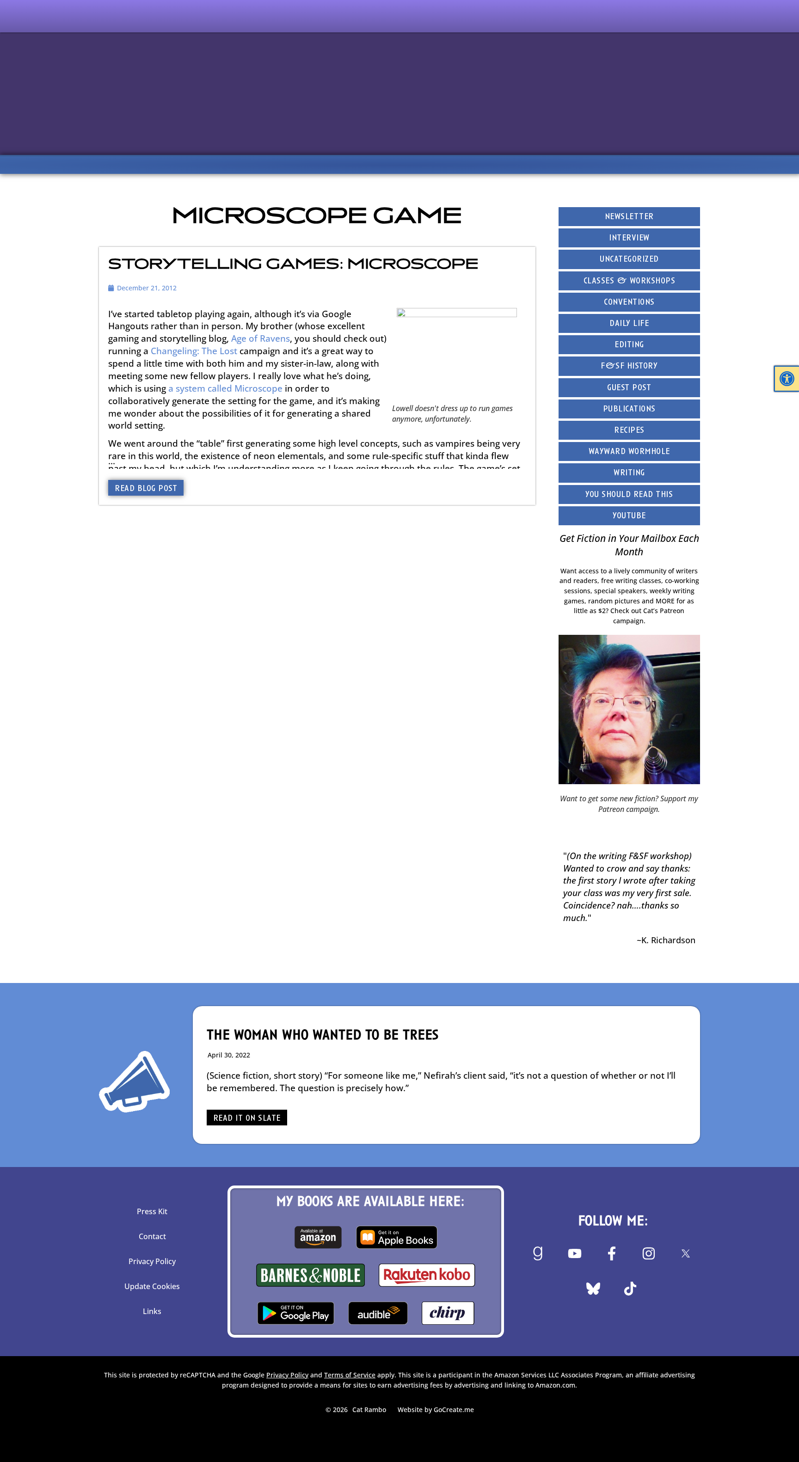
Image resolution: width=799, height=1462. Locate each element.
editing (629, 345)
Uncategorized (629, 259)
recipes (629, 430)
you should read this (629, 495)
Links (152, 1311)
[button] (787, 379)
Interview (629, 238)
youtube (629, 516)
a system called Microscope (225, 388)
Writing (629, 473)
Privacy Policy (152, 1261)
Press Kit (152, 1211)
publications (629, 409)
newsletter (629, 217)
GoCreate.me (454, 1409)
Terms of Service (349, 1374)
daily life (629, 323)
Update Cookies (152, 1286)
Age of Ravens (260, 338)
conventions (629, 302)
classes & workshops (630, 281)
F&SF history (629, 366)
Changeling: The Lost (194, 350)
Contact (152, 1236)
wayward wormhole (629, 452)
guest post (629, 388)
